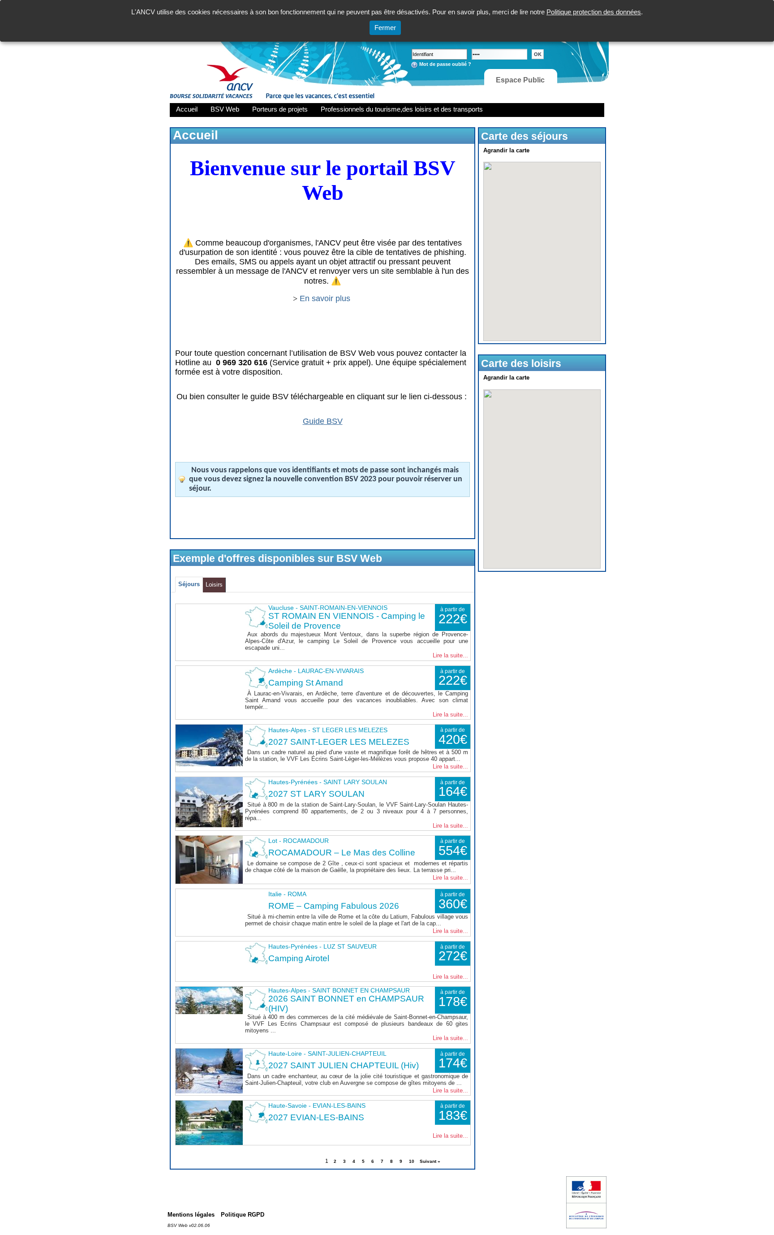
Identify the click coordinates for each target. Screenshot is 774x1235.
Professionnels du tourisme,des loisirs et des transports (402, 109)
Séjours (189, 584)
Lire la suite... (450, 655)
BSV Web (225, 109)
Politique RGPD (242, 1214)
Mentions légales (191, 1214)
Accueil (187, 109)
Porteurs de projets (280, 109)
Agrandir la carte (506, 150)
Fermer (385, 27)
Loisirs (214, 584)
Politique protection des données (593, 12)
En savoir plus (326, 298)
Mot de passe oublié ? (445, 64)
